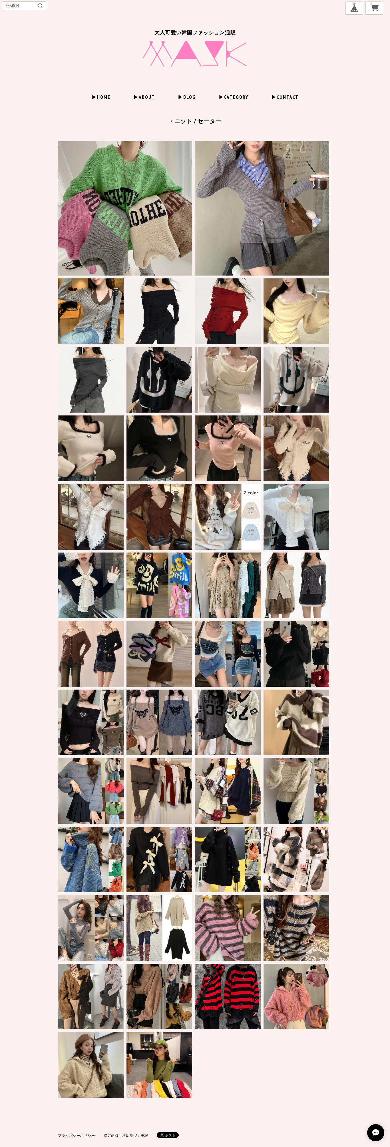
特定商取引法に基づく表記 (126, 1135)
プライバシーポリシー (76, 1135)
